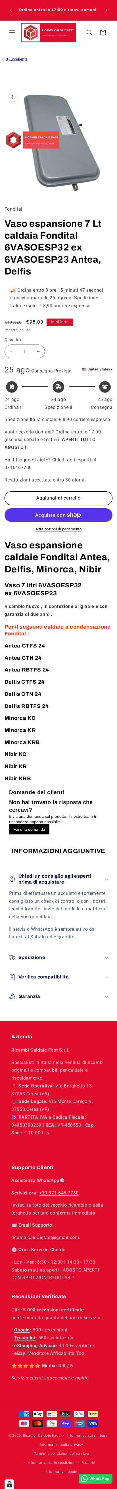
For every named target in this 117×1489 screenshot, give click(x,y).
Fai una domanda (29, 829)
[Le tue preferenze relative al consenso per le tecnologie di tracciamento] (9, 1484)
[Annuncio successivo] (106, 10)
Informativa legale (61, 1472)
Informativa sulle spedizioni (52, 1463)
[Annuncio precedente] (11, 10)
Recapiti (88, 1463)
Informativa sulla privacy (61, 1445)
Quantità (13, 339)
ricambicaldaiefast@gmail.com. (45, 1237)
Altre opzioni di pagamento (58, 529)
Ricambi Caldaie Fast (41, 1436)
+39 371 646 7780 (59, 1193)
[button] (11, 32)
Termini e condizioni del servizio (61, 1454)
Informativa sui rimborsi (88, 1436)
